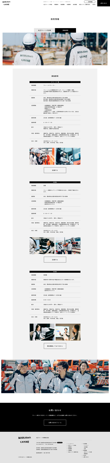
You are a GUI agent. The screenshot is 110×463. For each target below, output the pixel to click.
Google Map (60, 442)
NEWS (93, 4)
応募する (55, 170)
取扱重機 (62, 4)
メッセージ (86, 445)
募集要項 (65, 30)
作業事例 (69, 4)
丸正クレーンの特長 (47, 4)
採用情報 (85, 450)
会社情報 (75, 4)
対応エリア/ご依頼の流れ (84, 4)
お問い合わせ (103, 3)
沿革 (85, 448)
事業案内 (56, 4)
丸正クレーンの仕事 (44, 30)
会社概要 (86, 447)
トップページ (70, 443)
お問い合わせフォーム (55, 423)
